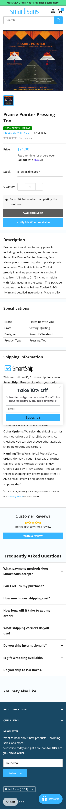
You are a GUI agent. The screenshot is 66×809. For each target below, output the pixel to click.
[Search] (58, 20)
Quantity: (9, 187)
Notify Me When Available (33, 222)
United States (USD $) (16, 789)
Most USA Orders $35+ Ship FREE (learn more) (33, 2)
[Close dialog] (60, 387)
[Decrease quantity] (21, 186)
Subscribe (15, 773)
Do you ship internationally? (25, 645)
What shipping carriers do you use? (26, 630)
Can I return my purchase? (23, 586)
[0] (60, 11)
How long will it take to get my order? (26, 613)
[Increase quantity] (39, 186)
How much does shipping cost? (26, 598)
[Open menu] (5, 11)
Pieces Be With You (16, 132)
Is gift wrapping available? (23, 658)
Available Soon (33, 213)
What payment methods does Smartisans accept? (25, 571)
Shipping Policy (15, 496)
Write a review (33, 536)
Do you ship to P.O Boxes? (22, 670)
